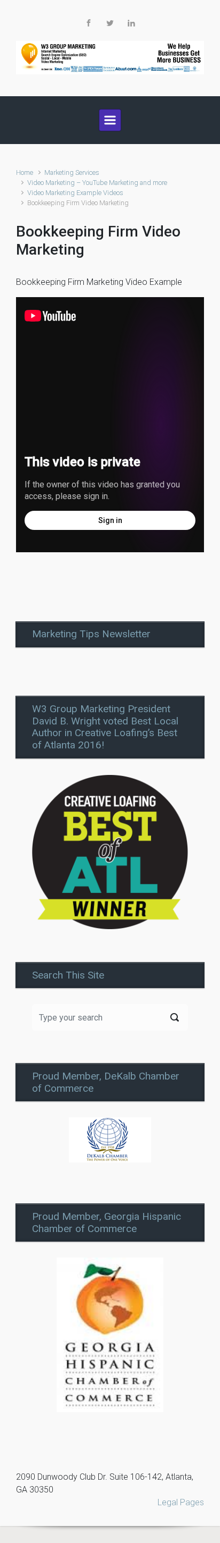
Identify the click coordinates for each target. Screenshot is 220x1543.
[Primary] (110, 120)
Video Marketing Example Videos (75, 193)
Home (24, 172)
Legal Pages (181, 1502)
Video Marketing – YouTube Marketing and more (97, 183)
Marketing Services (71, 172)
